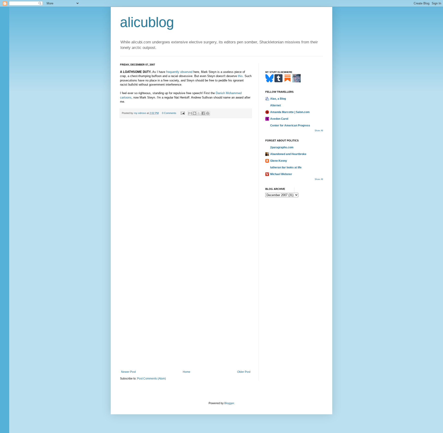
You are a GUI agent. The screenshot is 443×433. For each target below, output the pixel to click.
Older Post (243, 371)
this (240, 76)
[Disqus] (185, 185)
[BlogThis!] (194, 113)
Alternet (275, 105)
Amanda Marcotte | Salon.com (290, 112)
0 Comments (169, 113)
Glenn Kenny (278, 160)
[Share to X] (199, 113)
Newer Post (128, 371)
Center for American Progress (290, 125)
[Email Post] (183, 113)
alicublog (147, 22)
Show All (319, 130)
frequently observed (179, 72)
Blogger (229, 403)
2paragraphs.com (281, 147)
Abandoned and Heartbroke (288, 154)
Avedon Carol (279, 118)
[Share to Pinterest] (207, 113)
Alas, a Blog (278, 98)
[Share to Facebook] (203, 113)
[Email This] (190, 113)
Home (186, 371)
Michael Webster (281, 174)
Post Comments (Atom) (151, 378)
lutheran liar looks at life (286, 167)
